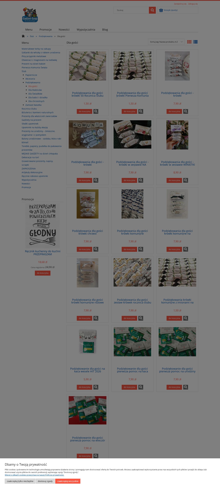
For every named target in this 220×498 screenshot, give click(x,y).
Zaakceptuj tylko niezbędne (20, 481)
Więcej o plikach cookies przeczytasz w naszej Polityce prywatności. (34, 475)
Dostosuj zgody (45, 481)
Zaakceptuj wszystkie (67, 481)
